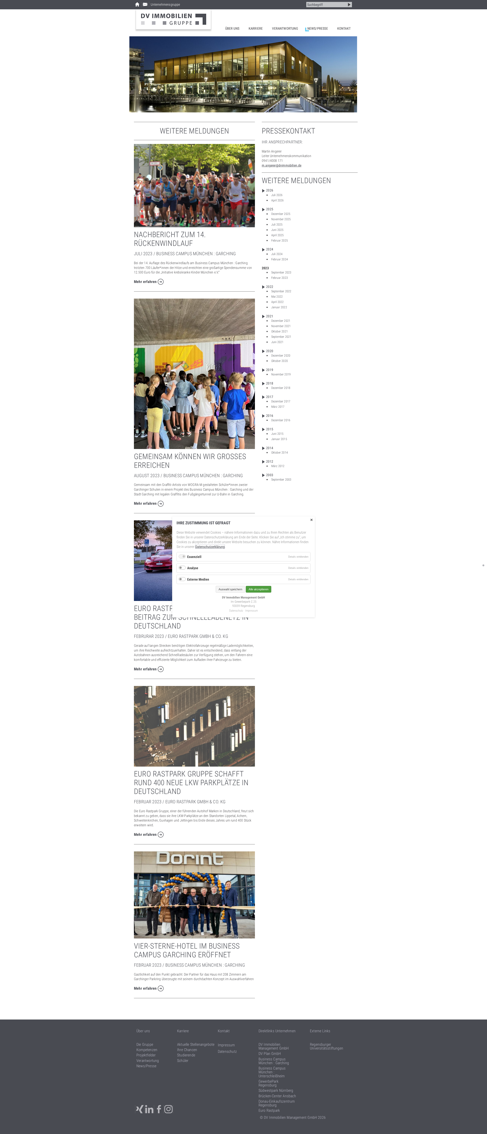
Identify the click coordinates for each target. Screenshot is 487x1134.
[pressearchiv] (483, 565)
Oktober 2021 (279, 331)
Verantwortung (285, 28)
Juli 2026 (277, 195)
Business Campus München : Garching (274, 1061)
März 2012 (278, 466)
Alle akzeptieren (258, 589)
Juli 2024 (277, 254)
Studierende (186, 1055)
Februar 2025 (279, 240)
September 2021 (281, 337)
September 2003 (281, 479)
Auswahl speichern (230, 589)
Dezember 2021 (280, 321)
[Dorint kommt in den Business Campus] (194, 937)
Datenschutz (227, 1051)
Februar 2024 (279, 259)
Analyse (192, 568)
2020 (269, 351)
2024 (269, 249)
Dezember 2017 (280, 401)
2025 (269, 209)
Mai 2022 (277, 296)
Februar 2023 (279, 278)
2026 (269, 190)
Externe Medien (198, 579)
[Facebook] (159, 1109)
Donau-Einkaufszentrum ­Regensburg (277, 1103)
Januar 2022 (279, 307)
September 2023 (281, 272)
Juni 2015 (277, 433)
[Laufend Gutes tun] (194, 226)
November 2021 (281, 326)
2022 (269, 287)
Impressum (226, 1045)
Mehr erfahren (145, 282)
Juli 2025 (277, 224)
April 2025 (277, 235)
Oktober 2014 (279, 452)
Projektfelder (146, 1055)
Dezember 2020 (280, 355)
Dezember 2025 (280, 214)
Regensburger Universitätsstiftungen (326, 1046)
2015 (269, 429)
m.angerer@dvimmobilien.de (282, 165)
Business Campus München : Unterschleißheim (272, 1072)
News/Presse (317, 28)
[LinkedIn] (149, 1109)
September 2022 (281, 291)
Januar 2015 (279, 439)
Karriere (256, 28)
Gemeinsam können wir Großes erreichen (190, 461)
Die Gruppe (144, 1044)
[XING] (139, 1109)
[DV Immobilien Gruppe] (173, 19)
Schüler (182, 1060)
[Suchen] (349, 4)
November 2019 (281, 374)
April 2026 (277, 200)
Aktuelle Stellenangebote (195, 1044)
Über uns (232, 28)
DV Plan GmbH (270, 1053)
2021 (269, 316)
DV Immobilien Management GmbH (274, 1046)
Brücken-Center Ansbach (277, 1096)
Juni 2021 (277, 342)
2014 (269, 448)
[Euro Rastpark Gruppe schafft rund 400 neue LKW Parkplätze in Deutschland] (194, 765)
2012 (269, 461)
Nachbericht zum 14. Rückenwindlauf (170, 239)
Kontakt (344, 28)
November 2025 (281, 219)
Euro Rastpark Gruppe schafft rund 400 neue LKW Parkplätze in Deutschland (191, 782)
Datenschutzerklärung (210, 547)
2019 (269, 370)
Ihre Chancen (187, 1049)
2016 (269, 416)
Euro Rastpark (269, 1110)
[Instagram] (168, 1109)
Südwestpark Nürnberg (276, 1090)
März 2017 (278, 406)
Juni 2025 (277, 230)
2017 (269, 397)
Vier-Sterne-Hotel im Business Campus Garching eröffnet (187, 950)
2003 (269, 475)
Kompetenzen (146, 1049)
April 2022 (277, 302)
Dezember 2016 (280, 420)
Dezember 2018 (280, 388)
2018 (269, 383)
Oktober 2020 (279, 361)
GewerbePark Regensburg (269, 1083)
